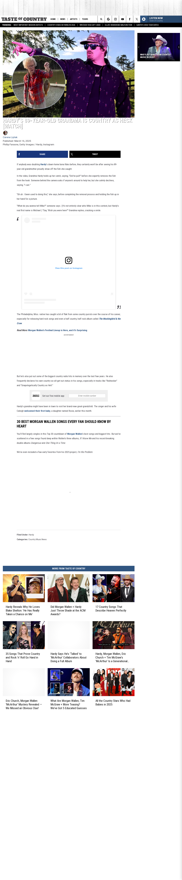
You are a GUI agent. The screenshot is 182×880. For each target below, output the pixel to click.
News (62, 19)
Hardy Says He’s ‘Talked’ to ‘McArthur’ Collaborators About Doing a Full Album (68, 657)
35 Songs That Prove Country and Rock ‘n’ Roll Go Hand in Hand (23, 657)
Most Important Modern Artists (28, 25)
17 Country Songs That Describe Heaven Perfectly (110, 608)
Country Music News (37, 539)
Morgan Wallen (74, 433)
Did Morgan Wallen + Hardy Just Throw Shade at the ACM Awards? (67, 610)
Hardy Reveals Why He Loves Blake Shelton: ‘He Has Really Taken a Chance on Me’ (23, 610)
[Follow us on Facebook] (129, 19)
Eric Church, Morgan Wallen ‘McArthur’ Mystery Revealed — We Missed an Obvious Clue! (24, 704)
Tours (85, 19)
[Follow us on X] (136, 19)
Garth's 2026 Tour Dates (147, 25)
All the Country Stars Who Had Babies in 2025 (112, 702)
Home (53, 19)
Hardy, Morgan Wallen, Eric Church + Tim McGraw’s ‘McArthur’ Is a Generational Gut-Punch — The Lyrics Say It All (113, 657)
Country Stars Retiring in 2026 (61, 25)
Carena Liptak (10, 137)
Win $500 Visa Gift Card (90, 25)
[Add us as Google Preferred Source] (108, 19)
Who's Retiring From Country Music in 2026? (155, 55)
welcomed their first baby (37, 410)
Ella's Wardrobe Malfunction (118, 25)
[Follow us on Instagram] (115, 19)
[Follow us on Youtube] (122, 19)
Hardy (43, 164)
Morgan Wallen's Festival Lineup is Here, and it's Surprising (57, 330)
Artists (73, 19)
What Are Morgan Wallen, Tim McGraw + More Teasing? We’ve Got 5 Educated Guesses (68, 704)
